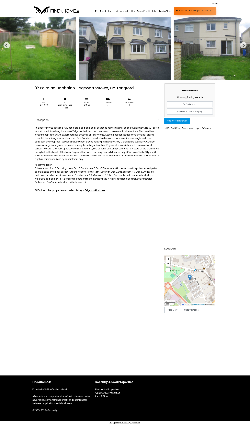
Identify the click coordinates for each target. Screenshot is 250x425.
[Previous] (6, 45)
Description (42, 120)
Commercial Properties (107, 392)
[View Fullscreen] (168, 270)
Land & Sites (165, 11)
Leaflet (186, 304)
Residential (105, 11)
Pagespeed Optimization (119, 423)
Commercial (122, 11)
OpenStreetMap (198, 304)
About (215, 3)
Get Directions (191, 309)
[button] (190, 277)
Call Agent (190, 104)
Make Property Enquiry (191, 111)
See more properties (177, 120)
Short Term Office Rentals (143, 11)
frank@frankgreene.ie (191, 97)
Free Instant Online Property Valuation (193, 10)
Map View (173, 309)
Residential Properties (107, 389)
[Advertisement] (189, 341)
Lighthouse (135, 423)
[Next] (243, 45)
